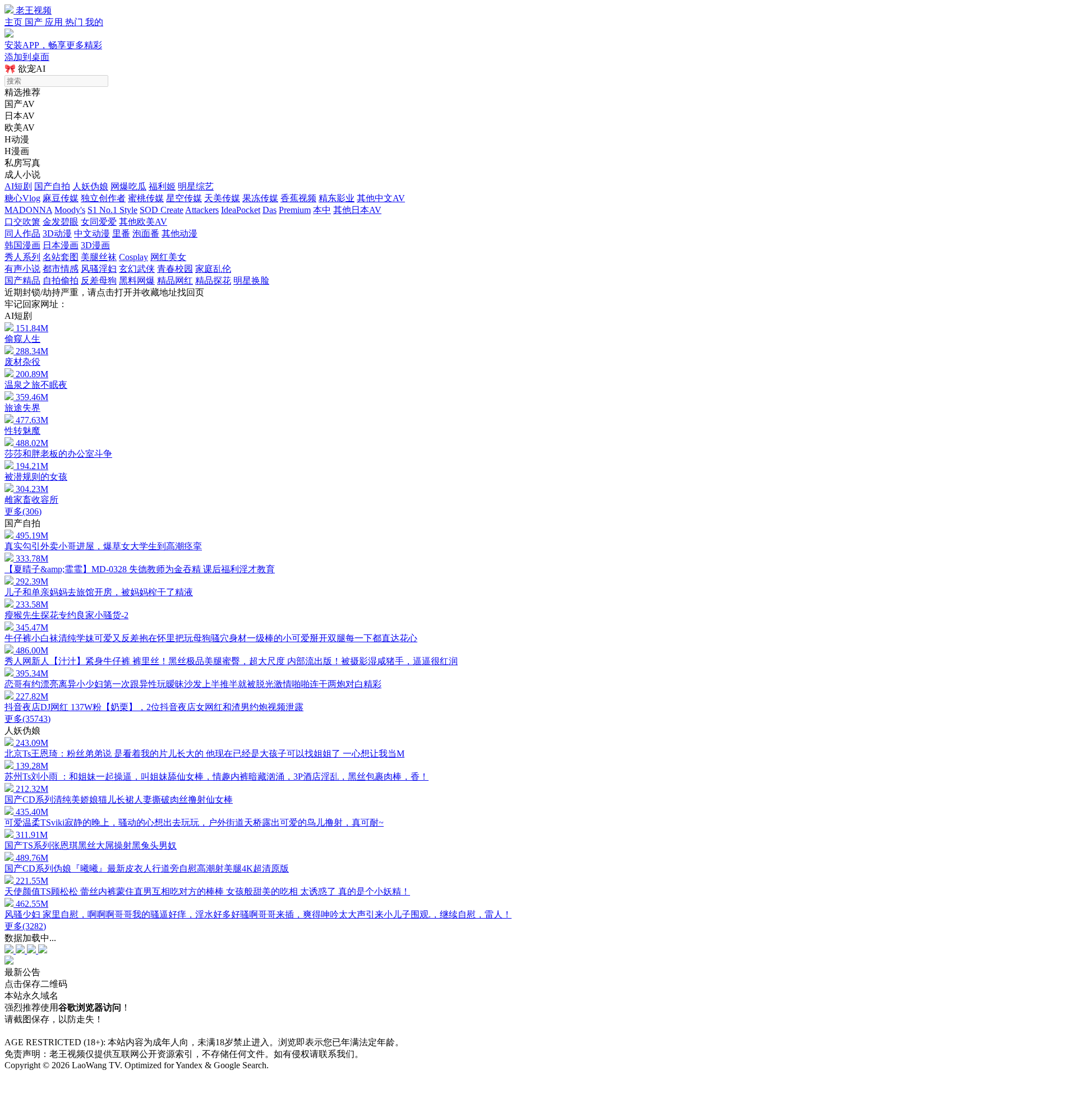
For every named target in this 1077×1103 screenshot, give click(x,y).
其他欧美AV (143, 221)
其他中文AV (381, 198)
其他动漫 (179, 233)
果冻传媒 (260, 198)
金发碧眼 (61, 221)
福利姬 (162, 186)
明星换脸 (251, 280)
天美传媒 (222, 198)
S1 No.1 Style (112, 210)
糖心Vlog (22, 198)
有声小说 (22, 269)
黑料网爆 (137, 280)
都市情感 (61, 269)
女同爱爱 (99, 221)
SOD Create (161, 210)
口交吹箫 (22, 221)
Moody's (69, 210)
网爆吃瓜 (128, 186)
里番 (121, 233)
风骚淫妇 (99, 269)
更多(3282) (25, 926)
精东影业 (337, 198)
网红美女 (168, 257)
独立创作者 (103, 198)
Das (270, 210)
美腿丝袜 (99, 257)
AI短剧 (18, 186)
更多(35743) (27, 719)
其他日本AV (357, 210)
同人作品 (22, 233)
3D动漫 (57, 233)
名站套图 (61, 257)
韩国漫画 (22, 245)
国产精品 (22, 280)
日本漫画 (61, 245)
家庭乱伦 (213, 269)
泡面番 (145, 233)
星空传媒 (184, 198)
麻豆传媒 (61, 198)
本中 (322, 210)
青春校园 (175, 269)
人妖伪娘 (90, 186)
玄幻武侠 (137, 269)
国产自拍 (52, 186)
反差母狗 (99, 280)
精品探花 (213, 280)
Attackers (202, 210)
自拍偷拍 (61, 280)
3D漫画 (95, 245)
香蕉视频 (298, 198)
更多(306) (23, 511)
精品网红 (175, 280)
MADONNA (28, 210)
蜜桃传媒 (146, 198)
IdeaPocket (240, 210)
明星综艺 (196, 186)
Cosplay (133, 257)
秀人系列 (22, 257)
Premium (295, 210)
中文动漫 (92, 233)
